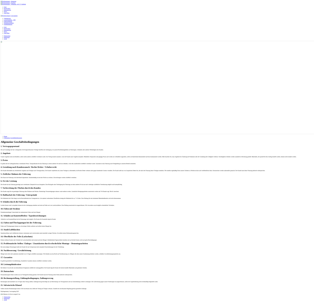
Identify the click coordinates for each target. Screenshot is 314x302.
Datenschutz (7, 36)
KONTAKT (7, 8)
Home (5, 136)
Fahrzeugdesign (8, 21)
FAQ (5, 7)
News (5, 11)
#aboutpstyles (7, 10)
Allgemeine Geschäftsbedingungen (13, 138)
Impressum (7, 37)
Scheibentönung (8, 24)
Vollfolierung (7, 18)
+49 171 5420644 (21, 4)
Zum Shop (6, 13)
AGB (5, 39)
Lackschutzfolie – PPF (10, 20)
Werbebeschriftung (9, 23)
